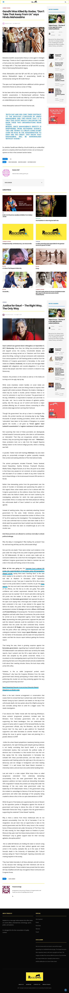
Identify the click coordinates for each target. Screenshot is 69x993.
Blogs (4, 266)
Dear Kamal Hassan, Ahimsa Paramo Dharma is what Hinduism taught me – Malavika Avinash (59, 77)
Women (38, 929)
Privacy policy (46, 984)
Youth (37, 932)
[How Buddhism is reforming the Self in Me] (51, 206)
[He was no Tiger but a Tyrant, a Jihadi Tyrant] (51, 64)
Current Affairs (7, 241)
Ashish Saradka (53, 33)
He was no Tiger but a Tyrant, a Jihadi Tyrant (59, 64)
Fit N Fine (38, 925)
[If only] (51, 256)
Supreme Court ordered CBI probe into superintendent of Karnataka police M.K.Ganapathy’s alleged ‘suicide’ (23, 571)
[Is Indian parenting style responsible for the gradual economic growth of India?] (51, 232)
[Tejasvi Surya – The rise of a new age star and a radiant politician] (57, 19)
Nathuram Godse (32, 162)
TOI (10, 159)
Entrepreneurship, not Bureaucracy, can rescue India (17, 243)
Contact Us (37, 984)
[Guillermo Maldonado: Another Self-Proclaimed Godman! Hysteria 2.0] (51, 90)
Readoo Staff (8, 23)
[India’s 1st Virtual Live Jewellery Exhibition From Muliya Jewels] (18, 203)
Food (37, 922)
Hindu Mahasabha (12, 162)
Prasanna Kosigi (9, 314)
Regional (38, 218)
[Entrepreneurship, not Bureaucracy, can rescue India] (18, 232)
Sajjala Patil (57, 59)
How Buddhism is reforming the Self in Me (47, 220)
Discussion (8, 182)
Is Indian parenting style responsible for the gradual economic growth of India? (50, 244)
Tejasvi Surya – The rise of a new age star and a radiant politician (57, 27)
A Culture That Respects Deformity (12, 268)
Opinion (38, 241)
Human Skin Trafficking (58, 55)
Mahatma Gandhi (22, 162)
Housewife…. (6, 291)
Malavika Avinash (57, 69)
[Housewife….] (18, 280)
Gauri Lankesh (11, 878)
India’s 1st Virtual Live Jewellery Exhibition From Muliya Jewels (17, 215)
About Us (21, 984)
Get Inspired (39, 919)
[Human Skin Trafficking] (51, 56)
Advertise (28, 984)
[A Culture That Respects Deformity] (18, 256)
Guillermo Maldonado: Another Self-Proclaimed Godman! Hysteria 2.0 (60, 92)
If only (37, 268)
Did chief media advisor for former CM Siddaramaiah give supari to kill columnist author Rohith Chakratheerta (50, 293)
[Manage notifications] (65, 990)
